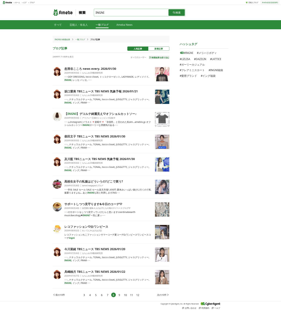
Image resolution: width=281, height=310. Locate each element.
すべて (58, 25)
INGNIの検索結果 (62, 39)
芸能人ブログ (253, 2)
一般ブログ (80, 39)
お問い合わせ (190, 308)
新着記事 (158, 48)
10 (125, 295)
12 (137, 295)
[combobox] (131, 12)
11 (131, 295)
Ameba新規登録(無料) (270, 2)
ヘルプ (217, 308)
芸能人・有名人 (79, 25)
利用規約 (205, 308)
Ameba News (124, 25)
